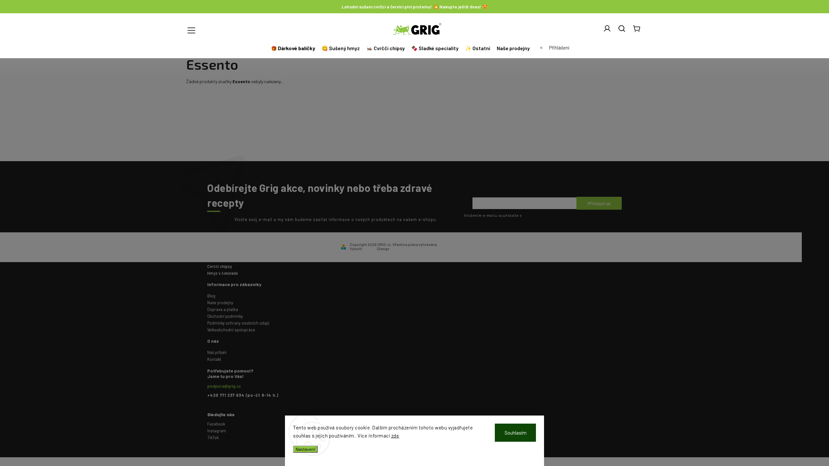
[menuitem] (294, 48)
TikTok (213, 437)
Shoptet (369, 249)
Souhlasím (516, 433)
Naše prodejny (220, 302)
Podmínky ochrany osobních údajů (238, 323)
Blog (211, 295)
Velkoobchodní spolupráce (231, 329)
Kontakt (214, 359)
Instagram (216, 430)
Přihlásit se (599, 203)
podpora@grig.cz (224, 386)
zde (395, 435)
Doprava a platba (222, 309)
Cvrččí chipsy (219, 266)
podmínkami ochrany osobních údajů (553, 215)
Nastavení (305, 449)
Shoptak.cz (399, 249)
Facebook (216, 424)
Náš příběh (217, 352)
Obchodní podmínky (225, 316)
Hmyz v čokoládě (222, 273)
